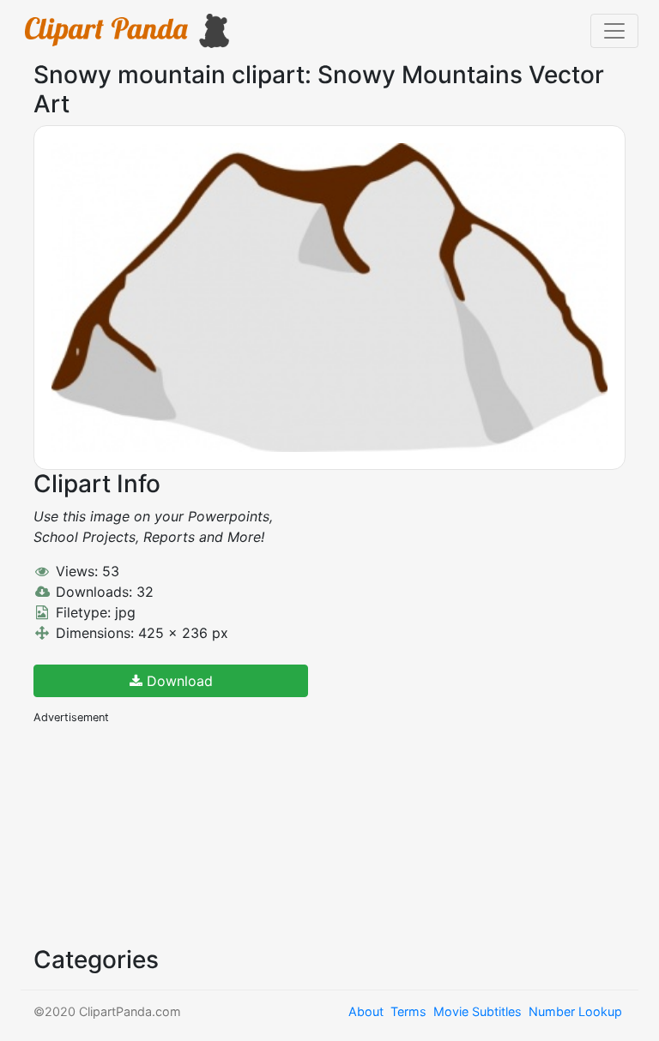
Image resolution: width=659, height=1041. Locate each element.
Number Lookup (575, 1011)
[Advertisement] (162, 833)
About (366, 1011)
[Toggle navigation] (614, 31)
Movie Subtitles (477, 1011)
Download (177, 680)
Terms (408, 1011)
